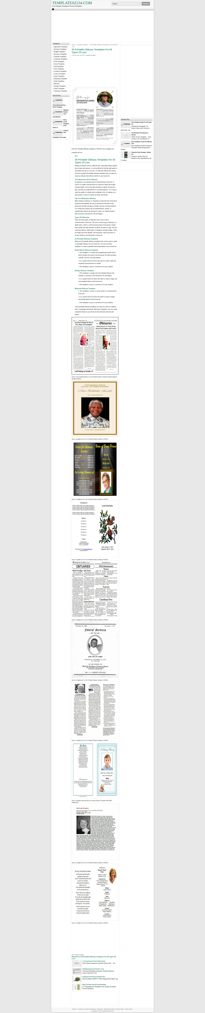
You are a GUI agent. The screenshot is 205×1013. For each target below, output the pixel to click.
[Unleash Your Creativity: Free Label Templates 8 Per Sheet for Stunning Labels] (58, 132)
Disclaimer (100, 1009)
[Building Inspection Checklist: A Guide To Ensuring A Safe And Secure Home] (77, 974)
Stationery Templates (60, 91)
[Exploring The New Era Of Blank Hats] (77, 982)
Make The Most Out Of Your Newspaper (94, 984)
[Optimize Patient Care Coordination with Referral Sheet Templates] (58, 111)
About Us (74, 1009)
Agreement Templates (61, 47)
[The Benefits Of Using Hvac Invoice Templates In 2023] (125, 138)
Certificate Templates (60, 59)
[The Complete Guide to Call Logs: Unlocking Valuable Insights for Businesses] (126, 124)
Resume (56, 83)
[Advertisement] (102, 26)
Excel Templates (59, 64)
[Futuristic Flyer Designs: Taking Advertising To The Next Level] (125, 157)
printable (81, 954)
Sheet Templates (59, 88)
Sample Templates (82, 45)
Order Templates (59, 81)
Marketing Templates (60, 78)
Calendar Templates (60, 56)
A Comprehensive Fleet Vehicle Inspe (94, 961)
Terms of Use (128, 1009)
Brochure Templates (60, 49)
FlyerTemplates (59, 66)
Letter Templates (59, 76)
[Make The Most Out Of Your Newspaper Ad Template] (77, 990)
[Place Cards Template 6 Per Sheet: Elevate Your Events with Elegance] (58, 121)
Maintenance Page (109, 1009)
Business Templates (60, 54)
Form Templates (59, 69)
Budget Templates (59, 51)
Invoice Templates (59, 74)
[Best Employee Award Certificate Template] (126, 143)
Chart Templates (59, 61)
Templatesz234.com (72, 3)
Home (73, 45)
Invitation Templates (60, 71)
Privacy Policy (120, 1009)
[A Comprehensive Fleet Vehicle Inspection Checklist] (77, 966)
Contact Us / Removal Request (87, 1009)
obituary (77, 954)
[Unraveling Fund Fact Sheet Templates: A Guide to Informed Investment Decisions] (58, 100)
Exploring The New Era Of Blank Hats (94, 977)
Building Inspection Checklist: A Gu (93, 969)
